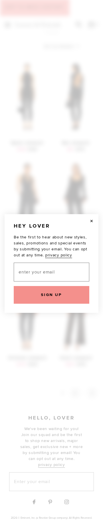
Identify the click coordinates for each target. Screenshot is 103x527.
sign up (51, 294)
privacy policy (58, 255)
